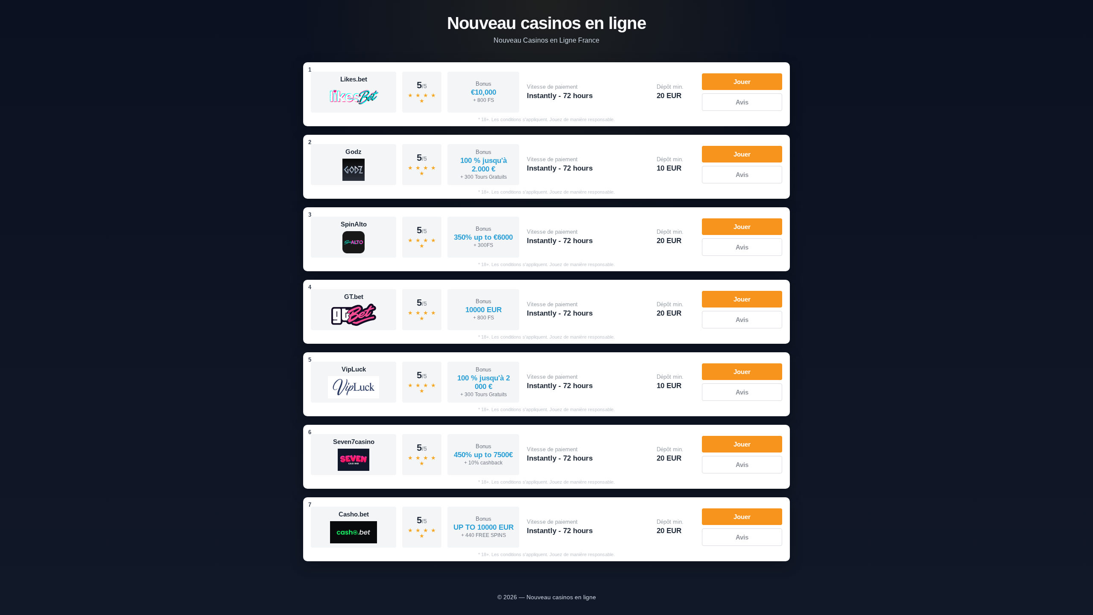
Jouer (742, 81)
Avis (742, 102)
